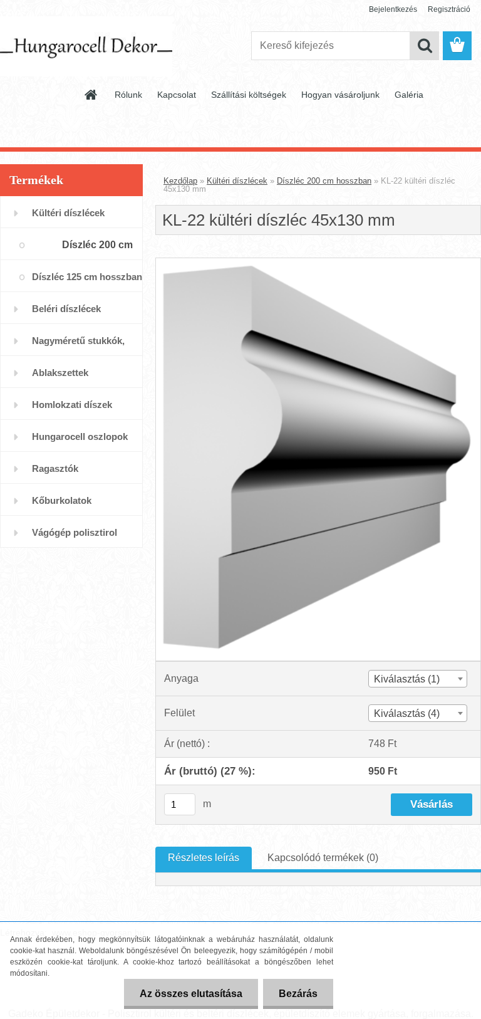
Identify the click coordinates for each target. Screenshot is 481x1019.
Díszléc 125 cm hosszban (87, 276)
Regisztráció (449, 9)
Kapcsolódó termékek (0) (322, 857)
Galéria (409, 95)
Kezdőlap (180, 181)
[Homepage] (91, 94)
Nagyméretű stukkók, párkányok (78, 345)
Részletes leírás (203, 857)
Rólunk (128, 95)
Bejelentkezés (393, 9)
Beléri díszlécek (66, 308)
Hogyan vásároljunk (340, 95)
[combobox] (417, 678)
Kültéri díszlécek (68, 212)
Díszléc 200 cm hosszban (97, 249)
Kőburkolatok (61, 500)
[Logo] (86, 46)
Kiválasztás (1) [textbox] (407, 679)
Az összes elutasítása (191, 993)
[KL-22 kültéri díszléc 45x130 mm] (318, 263)
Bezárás (298, 993)
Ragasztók (55, 468)
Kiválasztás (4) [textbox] (407, 713)
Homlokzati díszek (72, 404)
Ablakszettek (60, 372)
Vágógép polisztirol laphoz (74, 537)
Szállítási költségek (248, 95)
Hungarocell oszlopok (80, 436)
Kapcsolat (176, 95)
